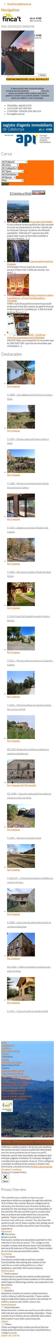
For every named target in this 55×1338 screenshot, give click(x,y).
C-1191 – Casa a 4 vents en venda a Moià (27, 1011)
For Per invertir (28, 785)
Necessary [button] (6, 1231)
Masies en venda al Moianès (15, 1076)
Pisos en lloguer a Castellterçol (16, 1096)
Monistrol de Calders (11, 1062)
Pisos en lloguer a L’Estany (14, 1098)
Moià (4, 1042)
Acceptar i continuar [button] (11, 1169)
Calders (5, 1059)
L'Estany (5, 1053)
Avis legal (6, 1141)
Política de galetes (44, 1141)
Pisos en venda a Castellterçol (16, 1081)
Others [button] (4, 1321)
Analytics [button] (6, 1287)
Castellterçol (7, 1045)
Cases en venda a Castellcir (14, 1084)
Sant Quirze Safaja (10, 1051)
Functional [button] (6, 1253)
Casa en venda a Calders (13, 1087)
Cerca (4, 184)
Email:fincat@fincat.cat (19, 3)
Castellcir (6, 1048)
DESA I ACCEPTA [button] (10, 1335)
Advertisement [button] (8, 1304)
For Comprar (13, 386)
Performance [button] (7, 1270)
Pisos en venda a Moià (12, 1073)
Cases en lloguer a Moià (13, 1090)
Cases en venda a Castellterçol (16, 1079)
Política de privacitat (22, 1141)
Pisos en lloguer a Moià (12, 1093)
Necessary (10, 1234)
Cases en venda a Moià (12, 1070)
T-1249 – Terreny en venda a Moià (24, 837)
